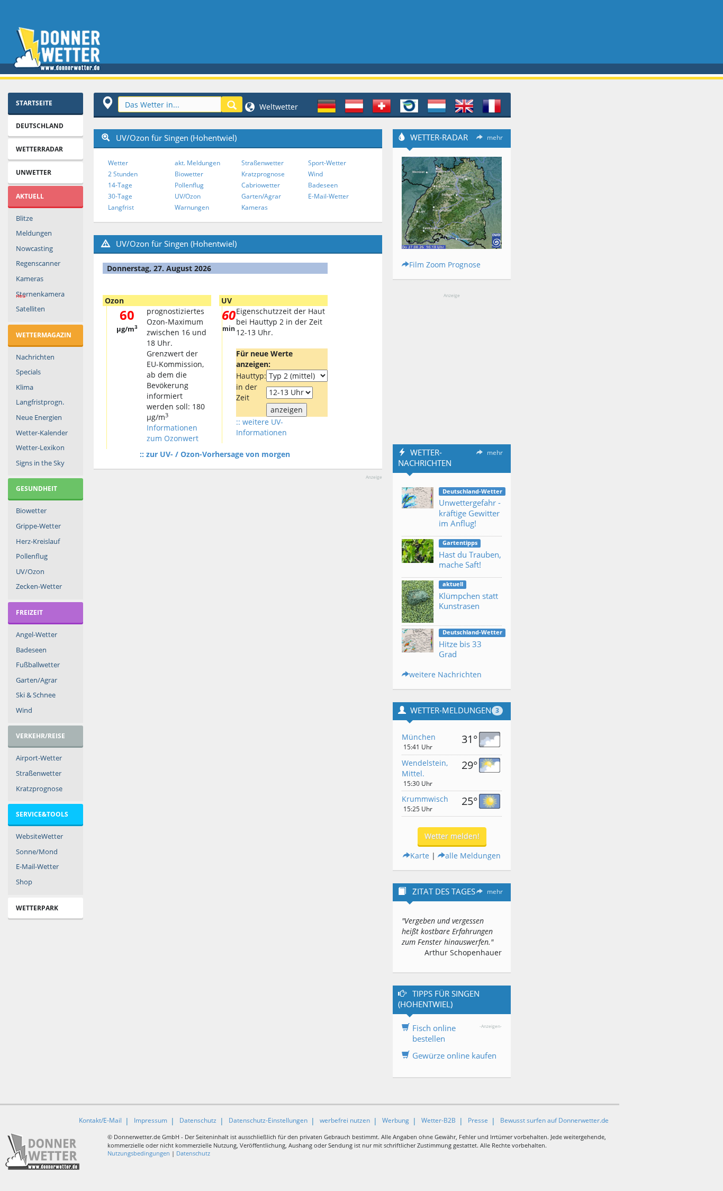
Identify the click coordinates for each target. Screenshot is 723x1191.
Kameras (29, 278)
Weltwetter (277, 107)
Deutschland (40, 125)
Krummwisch (425, 799)
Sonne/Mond (37, 851)
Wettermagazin (43, 334)
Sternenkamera (40, 294)
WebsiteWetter (39, 836)
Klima (24, 387)
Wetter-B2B (438, 1120)
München (419, 737)
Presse (478, 1120)
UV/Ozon (30, 571)
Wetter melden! (452, 836)
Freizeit (29, 612)
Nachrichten (35, 357)
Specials (28, 372)
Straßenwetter (38, 773)
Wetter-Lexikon (40, 447)
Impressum (150, 1120)
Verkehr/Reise (40, 735)
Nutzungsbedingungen (138, 1153)
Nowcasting (34, 248)
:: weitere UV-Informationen (261, 427)
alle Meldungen (473, 855)
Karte (419, 855)
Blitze (24, 218)
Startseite (34, 103)
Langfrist (121, 207)
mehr (495, 137)
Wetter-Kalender (42, 432)
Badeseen (31, 650)
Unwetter (33, 172)
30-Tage (120, 196)
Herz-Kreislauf (38, 541)
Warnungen (192, 207)
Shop (24, 881)
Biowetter (31, 510)
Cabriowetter (260, 185)
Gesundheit (36, 488)
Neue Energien (39, 417)
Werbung (395, 1120)
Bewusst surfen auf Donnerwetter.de (554, 1120)
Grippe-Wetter (38, 526)
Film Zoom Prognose (445, 264)
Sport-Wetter (327, 162)
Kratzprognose (39, 788)
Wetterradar (39, 149)
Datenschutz (197, 1120)
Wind (24, 710)
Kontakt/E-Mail (100, 1120)
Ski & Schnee (36, 695)
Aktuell (30, 196)
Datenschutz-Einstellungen (268, 1120)
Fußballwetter (38, 664)
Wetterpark (37, 907)
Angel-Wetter (36, 634)
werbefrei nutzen (345, 1120)
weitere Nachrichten (445, 674)
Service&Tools (42, 814)
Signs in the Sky (40, 463)
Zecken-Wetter (39, 586)
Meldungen (34, 233)
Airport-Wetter (39, 758)
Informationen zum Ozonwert (172, 433)
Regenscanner (38, 263)
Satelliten (30, 309)
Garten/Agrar (36, 680)
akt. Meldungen (197, 162)
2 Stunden (123, 173)
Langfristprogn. (40, 402)
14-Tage (120, 185)
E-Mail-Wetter (37, 866)
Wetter (118, 162)
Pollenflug (32, 556)
